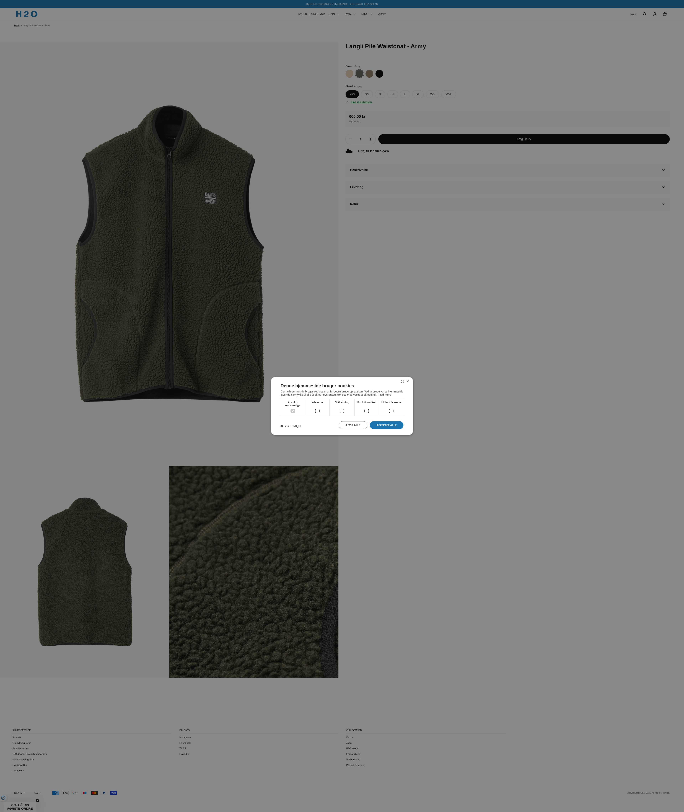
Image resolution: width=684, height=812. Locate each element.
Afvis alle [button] (353, 425)
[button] (291, 426)
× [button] (407, 381)
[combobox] (402, 381)
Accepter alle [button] (387, 425)
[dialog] (342, 406)
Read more (384, 394)
